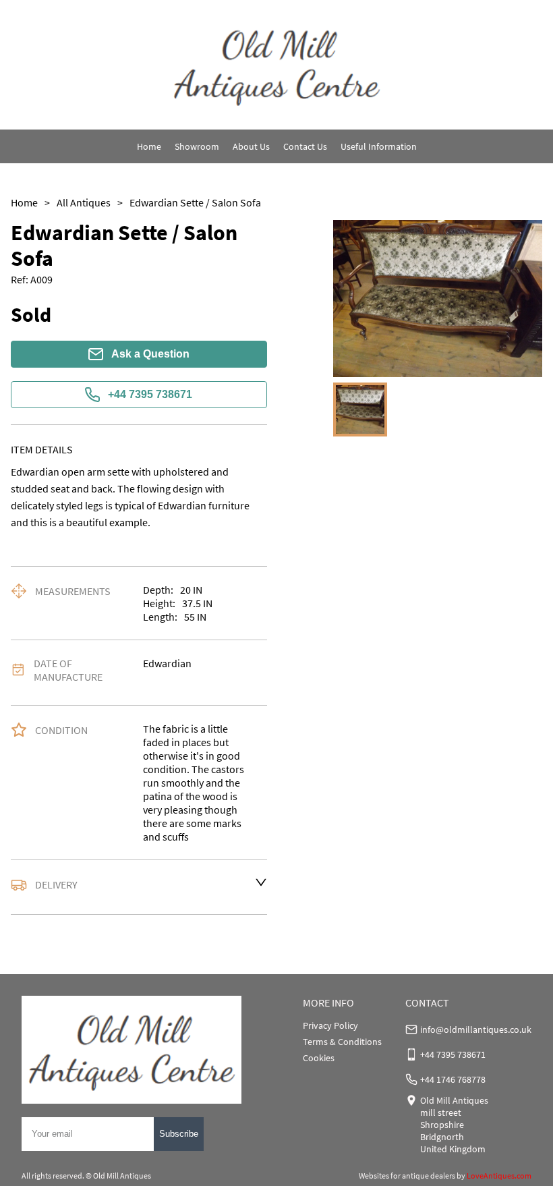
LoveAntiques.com (499, 1175)
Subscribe (178, 1134)
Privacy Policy (330, 1025)
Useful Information (379, 146)
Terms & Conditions (342, 1042)
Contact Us (305, 146)
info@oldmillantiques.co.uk (475, 1029)
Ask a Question (150, 354)
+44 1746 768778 (453, 1079)
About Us (251, 146)
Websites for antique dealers (407, 1175)
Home (149, 146)
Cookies (318, 1058)
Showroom (197, 146)
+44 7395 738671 (150, 394)
